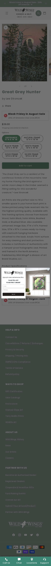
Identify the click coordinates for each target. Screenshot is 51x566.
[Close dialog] (48, 269)
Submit (13, 294)
